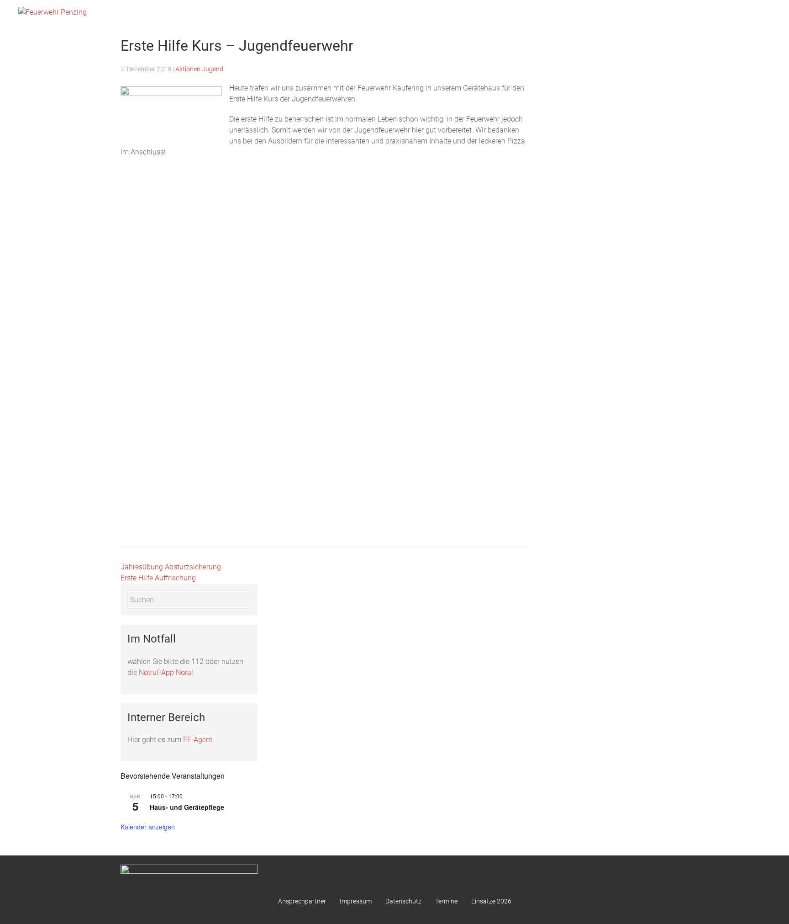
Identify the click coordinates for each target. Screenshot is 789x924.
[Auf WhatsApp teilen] (212, 319)
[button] (177, 249)
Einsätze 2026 (648, 13)
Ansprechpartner (302, 901)
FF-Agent (197, 739)
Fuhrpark (602, 13)
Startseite (488, 13)
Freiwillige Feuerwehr (545, 13)
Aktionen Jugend (199, 69)
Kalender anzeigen (148, 826)
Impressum (356, 901)
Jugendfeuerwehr (707, 13)
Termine (446, 901)
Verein (755, 13)
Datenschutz (403, 901)
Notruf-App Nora (165, 672)
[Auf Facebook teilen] (200, 319)
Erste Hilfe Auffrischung (158, 578)
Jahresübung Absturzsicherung (171, 567)
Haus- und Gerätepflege (187, 807)
